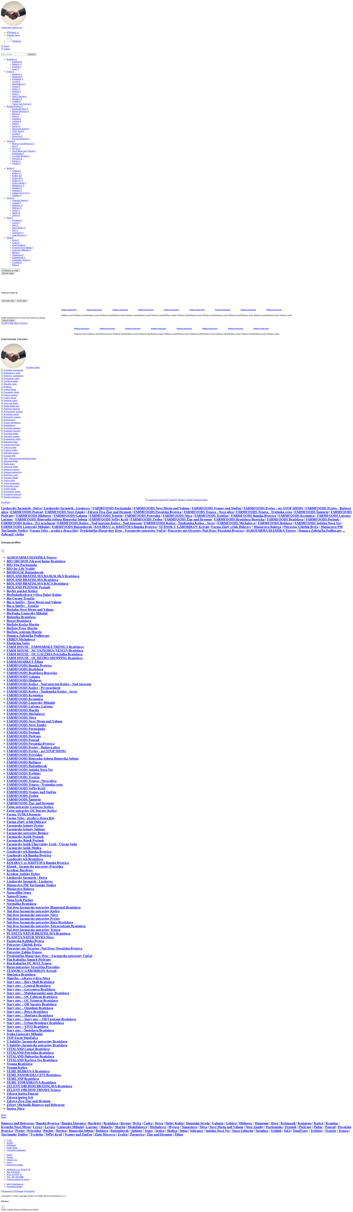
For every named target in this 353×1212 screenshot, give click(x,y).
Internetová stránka (15, 1165)
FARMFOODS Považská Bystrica (157, 512)
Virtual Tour (12, 1160)
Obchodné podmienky (16, 1150)
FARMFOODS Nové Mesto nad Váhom (161, 508)
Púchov (16, 161)
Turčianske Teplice (21, 260)
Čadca (15, 242)
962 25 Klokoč (13, 1172)
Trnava (10, 198)
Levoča (16, 81)
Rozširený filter (8, 301)
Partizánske (18, 153)
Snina (15, 94)
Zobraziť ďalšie (8, 321)
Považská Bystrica (21, 156)
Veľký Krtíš (18, 131)
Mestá (3, 1117)
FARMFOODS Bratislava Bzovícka (239, 519)
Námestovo (18, 255)
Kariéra (10, 1143)
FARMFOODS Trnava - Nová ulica (209, 512)
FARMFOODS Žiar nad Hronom (188, 519)
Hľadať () (31, 54)
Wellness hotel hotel (68, 310)
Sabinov (16, 91)
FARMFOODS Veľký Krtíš (108, 519)
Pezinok (16, 67)
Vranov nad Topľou (21, 104)
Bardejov (17, 74)
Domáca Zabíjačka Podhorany (320, 530)
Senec (15, 69)
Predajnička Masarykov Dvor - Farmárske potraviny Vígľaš (123, 530)
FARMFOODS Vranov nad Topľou (216, 508)
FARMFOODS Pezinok (322, 519)
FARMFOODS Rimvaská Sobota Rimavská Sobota (51, 519)
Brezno (16, 114)
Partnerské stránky (15, 1186)
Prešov (10, 71)
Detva (15, 116)
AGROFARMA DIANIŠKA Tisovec (271, 530)
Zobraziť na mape (11, 270)
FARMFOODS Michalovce (236, 523)
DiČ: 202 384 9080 (15, 1177)
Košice (10, 168)
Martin (16, 252)
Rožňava (17, 188)
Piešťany (17, 208)
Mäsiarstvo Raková (267, 527)
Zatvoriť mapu (7, 273)
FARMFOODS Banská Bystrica (253, 515)
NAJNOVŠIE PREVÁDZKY (14, 323)
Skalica (16, 213)
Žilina (10, 237)
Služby (10, 1155)
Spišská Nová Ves (21, 193)
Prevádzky (5, 502)
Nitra (10, 218)
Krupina (16, 119)
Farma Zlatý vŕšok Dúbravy (231, 527)
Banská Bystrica (14, 106)
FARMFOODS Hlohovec (33, 515)
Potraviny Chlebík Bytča (300, 527)
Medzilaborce (19, 84)
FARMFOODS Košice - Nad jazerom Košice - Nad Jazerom (99, 523)
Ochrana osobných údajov (18, 1179)
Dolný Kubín (18, 245)
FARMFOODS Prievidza (142, 515)
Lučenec (16, 121)
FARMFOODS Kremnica (296, 515)
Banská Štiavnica (20, 111)
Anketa (6, 49)
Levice (16, 223)
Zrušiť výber (22, 301)
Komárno (17, 220)
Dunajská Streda (20, 200)
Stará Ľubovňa (19, 96)
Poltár (15, 124)
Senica (16, 210)
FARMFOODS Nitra (177, 515)
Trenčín (11, 141)
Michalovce (18, 185)
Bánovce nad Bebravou (23, 143)
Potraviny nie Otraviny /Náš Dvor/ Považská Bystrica (206, 530)
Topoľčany (17, 233)
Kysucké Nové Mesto (22, 247)
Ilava (15, 146)
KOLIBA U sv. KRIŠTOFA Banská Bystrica (125, 527)
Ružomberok (18, 257)
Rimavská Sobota (20, 129)
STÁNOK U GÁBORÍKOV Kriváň (184, 527)
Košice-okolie (19, 183)
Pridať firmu (14, 35)
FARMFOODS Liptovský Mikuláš (25, 527)
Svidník (16, 101)
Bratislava (12, 59)
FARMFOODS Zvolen (146, 519)
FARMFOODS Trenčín (105, 515)
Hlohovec (17, 205)
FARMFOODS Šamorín (311, 512)
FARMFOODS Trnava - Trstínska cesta (264, 512)
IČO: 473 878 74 (14, 1174)
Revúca (16, 126)
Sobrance (17, 190)
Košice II (17, 175)
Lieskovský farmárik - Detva (21, 508)
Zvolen (16, 134)
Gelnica (16, 170)
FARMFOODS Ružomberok (72, 527)
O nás (9, 1140)
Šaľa (15, 230)
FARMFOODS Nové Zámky (65, 512)
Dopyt (6, 46)
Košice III (17, 178)
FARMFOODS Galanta (70, 515)
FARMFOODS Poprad (26, 512)
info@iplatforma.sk (15, 1184)
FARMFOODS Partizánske (112, 508)
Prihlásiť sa (14, 32)
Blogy (3, 1115)
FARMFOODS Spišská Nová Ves (318, 523)
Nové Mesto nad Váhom (23, 151)
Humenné (17, 76)
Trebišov (16, 195)
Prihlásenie (11, 1145)
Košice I (16, 173)
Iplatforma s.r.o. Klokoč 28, (19, 1169)
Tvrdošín (17, 262)
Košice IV (17, 180)
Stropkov (17, 99)
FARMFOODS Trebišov (212, 515)
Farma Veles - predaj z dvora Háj (54, 530)
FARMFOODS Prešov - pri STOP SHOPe (273, 508)
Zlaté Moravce (19, 235)
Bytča (15, 240)
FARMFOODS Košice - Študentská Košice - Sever (179, 523)
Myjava (16, 148)
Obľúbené (16, 41)
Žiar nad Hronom (20, 138)
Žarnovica (17, 136)
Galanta (16, 203)
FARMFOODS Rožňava (275, 523)
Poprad (16, 86)
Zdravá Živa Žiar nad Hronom (109, 512)
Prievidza (17, 158)
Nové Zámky (18, 228)
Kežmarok (17, 79)
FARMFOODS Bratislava (285, 519)
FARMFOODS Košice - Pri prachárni (28, 523)
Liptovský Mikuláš (21, 250)
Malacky (16, 64)
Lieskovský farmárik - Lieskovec (67, 508)
